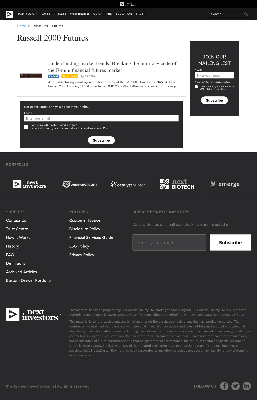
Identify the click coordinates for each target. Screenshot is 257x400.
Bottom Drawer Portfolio (28, 280)
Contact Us (16, 220)
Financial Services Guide (91, 237)
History (12, 246)
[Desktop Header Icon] (12, 14)
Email (28, 113)
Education (124, 14)
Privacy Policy (81, 254)
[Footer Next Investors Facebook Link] (224, 386)
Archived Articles (21, 271)
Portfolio (26, 14)
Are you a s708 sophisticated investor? (212, 82)
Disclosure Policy (84, 228)
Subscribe (101, 140)
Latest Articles (54, 14)
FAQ (10, 254)
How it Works (18, 237)
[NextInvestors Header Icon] (128, 4)
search (246, 14)
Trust (140, 14)
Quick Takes (102, 14)
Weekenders (80, 14)
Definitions (15, 263)
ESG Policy (79, 246)
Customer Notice (84, 220)
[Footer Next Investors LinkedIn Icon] (247, 386)
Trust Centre (17, 228)
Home (21, 26)
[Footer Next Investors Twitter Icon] (235, 386)
